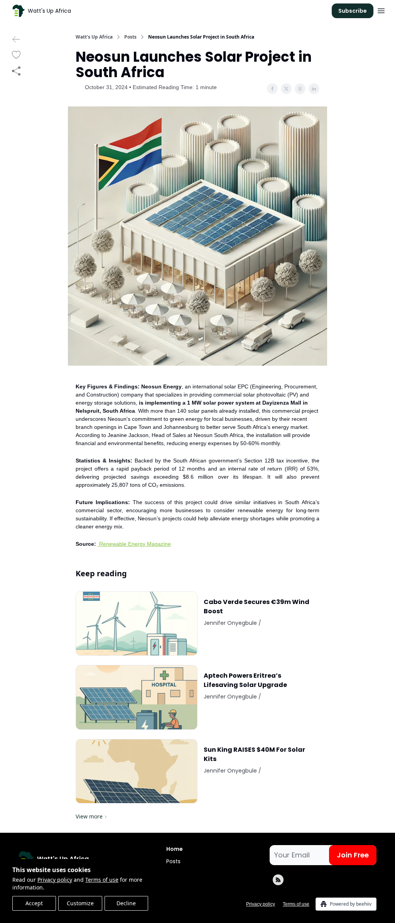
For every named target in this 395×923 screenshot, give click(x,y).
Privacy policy (54, 879)
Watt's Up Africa (94, 37)
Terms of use (101, 879)
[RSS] (278, 879)
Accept (34, 903)
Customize (80, 903)
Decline (126, 903)
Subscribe (352, 11)
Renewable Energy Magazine (135, 544)
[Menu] (381, 9)
